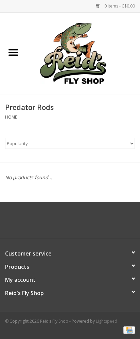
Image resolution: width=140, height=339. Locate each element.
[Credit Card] (128, 330)
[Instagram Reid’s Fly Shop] (82, 222)
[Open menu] (13, 52)
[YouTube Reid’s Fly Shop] (70, 222)
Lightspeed (106, 321)
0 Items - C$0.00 (119, 6)
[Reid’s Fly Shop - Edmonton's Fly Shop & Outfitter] (83, 52)
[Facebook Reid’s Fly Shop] (57, 222)
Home (11, 117)
